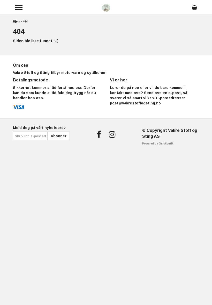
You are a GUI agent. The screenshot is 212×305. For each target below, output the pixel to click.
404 (25, 21)
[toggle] (18, 7)
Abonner (58, 136)
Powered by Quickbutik (157, 143)
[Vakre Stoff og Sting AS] (106, 7)
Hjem (16, 21)
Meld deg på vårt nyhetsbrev (39, 128)
